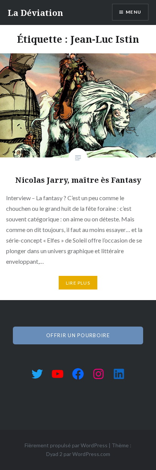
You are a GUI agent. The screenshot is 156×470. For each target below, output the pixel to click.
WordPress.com (91, 454)
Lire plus (78, 283)
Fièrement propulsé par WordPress (66, 445)
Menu (133, 12)
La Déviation (35, 12)
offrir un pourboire (78, 335)
